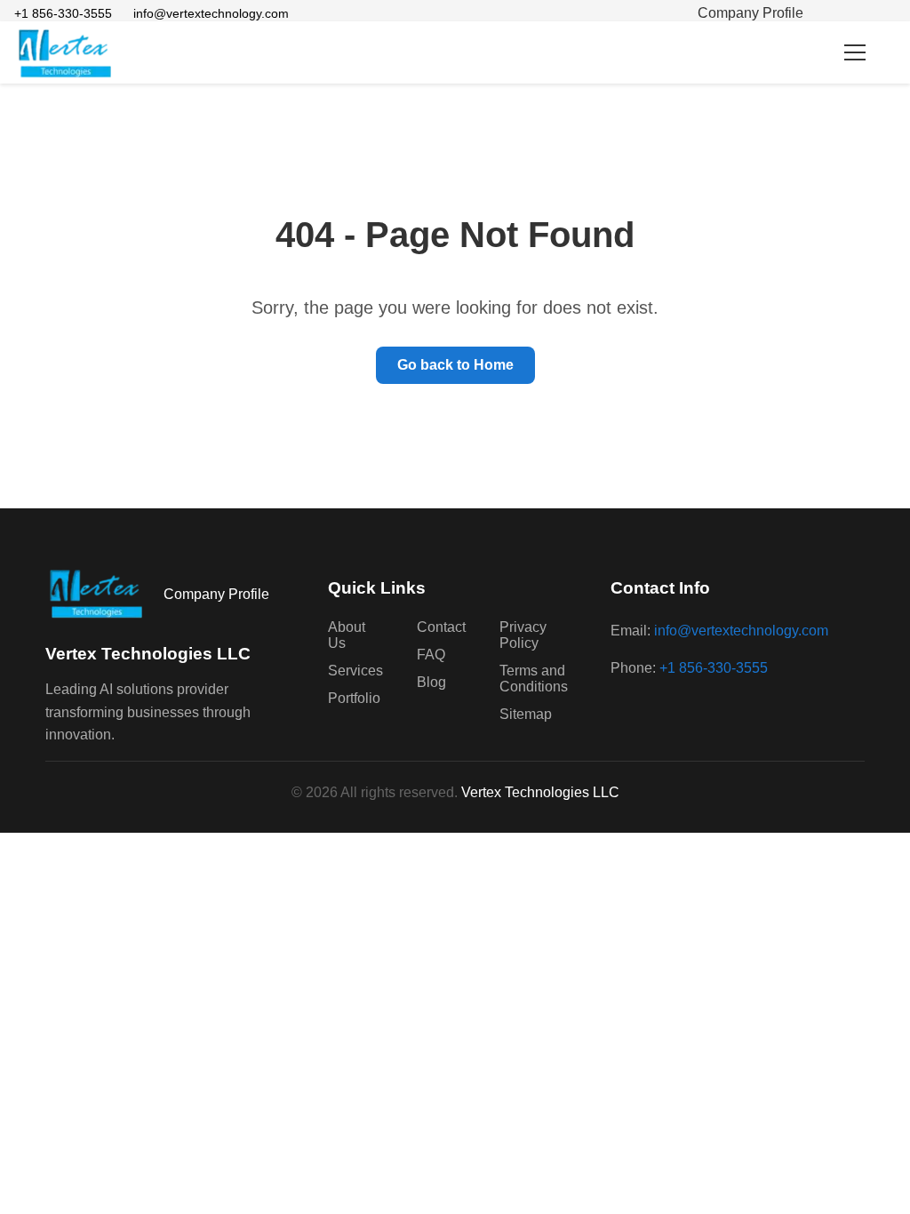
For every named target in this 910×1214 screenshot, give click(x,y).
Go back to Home (455, 364)
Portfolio (354, 698)
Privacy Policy (523, 635)
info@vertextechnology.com (211, 13)
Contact (441, 627)
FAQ (431, 654)
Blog (431, 682)
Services (355, 670)
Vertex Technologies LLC (540, 792)
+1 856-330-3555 (63, 13)
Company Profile (750, 12)
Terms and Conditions (533, 678)
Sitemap (525, 714)
